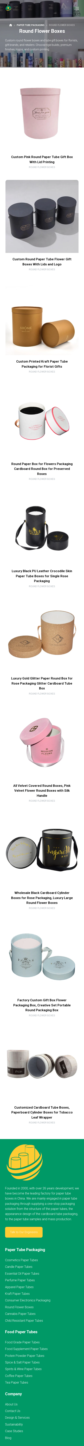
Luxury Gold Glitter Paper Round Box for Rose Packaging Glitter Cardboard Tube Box (42, 683)
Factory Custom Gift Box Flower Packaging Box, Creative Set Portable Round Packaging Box (42, 1005)
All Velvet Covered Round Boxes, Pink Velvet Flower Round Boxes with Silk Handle (42, 791)
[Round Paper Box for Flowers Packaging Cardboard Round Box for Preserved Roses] (42, 420)
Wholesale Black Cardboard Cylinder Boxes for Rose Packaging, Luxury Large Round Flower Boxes (42, 898)
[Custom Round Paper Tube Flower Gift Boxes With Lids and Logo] (42, 216)
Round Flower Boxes (42, 167)
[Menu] (77, 8)
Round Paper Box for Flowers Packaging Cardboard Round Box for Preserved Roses (42, 469)
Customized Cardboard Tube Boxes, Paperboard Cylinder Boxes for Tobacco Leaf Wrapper (42, 1112)
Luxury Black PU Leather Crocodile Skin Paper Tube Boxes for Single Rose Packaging (42, 576)
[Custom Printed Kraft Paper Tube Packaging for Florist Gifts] (42, 318)
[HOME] (10, 25)
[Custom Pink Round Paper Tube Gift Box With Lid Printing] (42, 114)
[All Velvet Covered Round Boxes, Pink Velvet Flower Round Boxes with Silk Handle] (42, 742)
